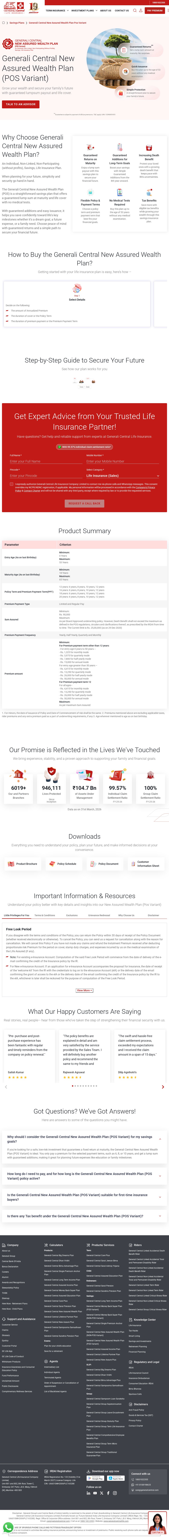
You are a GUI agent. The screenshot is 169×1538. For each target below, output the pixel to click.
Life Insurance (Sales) (102, 476)
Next (163, 1087)
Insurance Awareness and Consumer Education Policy (18, 1369)
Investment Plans (82, 10)
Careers (5, 1272)
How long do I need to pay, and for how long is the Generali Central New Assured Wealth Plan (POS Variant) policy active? (79, 1176)
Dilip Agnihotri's (127, 1072)
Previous (6, 1087)
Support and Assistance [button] (21, 1319)
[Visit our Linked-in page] (88, 1493)
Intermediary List (51, 1367)
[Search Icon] (135, 10)
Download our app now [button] (105, 1471)
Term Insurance (55, 10)
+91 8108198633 (143, 1485)
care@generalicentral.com (147, 1490)
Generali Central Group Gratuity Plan (102, 1421)
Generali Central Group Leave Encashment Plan (105, 1414)
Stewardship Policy (10, 1288)
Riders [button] (138, 1245)
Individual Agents (52, 1372)
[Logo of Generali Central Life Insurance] (14, 8)
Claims (5, 1330)
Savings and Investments (140, 1341)
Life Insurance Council (138, 1373)
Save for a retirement (53, 1351)
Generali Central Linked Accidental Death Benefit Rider (147, 1252)
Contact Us (122, 10)
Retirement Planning (138, 1346)
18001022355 (158, 2)
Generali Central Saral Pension (100, 1286)
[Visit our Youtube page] (95, 1493)
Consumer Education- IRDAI (141, 1383)
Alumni (5, 1277)
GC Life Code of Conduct (13, 1356)
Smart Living (134, 1336)
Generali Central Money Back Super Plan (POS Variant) (104, 1308)
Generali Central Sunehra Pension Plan (61, 1336)
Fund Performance (10, 1375)
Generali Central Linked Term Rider (144, 1285)
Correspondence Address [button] (23, 1471)
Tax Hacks (133, 1331)
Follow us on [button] (93, 1487)
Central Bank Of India (11, 1261)
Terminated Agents (52, 1377)
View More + (84, 990)
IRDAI (131, 1368)
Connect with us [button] (140, 1473)
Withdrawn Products (11, 1362)
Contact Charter (32, 490)
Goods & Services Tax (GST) (141, 1415)
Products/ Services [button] (103, 1245)
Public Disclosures (10, 1386)
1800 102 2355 (87, 1521)
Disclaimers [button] (141, 1404)
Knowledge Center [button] (145, 1319)
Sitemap (5, 1298)
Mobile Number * (94, 455)
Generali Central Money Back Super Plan (62, 1290)
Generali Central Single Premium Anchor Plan (62, 1273)
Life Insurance (135, 1325)
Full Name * (16, 455)
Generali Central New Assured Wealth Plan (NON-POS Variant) (105, 1334)
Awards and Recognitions (13, 1282)
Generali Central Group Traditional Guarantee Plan (101, 1454)
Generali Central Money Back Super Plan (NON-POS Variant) (104, 1316)
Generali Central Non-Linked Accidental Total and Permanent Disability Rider (146, 1278)
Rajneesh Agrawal (74, 1072)
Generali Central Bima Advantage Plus (61, 1266)
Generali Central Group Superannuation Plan (103, 1406)
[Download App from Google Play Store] (95, 1478)
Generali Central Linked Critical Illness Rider (148, 1296)
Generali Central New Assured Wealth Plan (63, 1311)
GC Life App (7, 1351)
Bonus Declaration (10, 1266)
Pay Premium (154, 10)
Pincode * (15, 469)
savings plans (19, 22)
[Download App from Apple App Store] (116, 1478)
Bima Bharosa (135, 1389)
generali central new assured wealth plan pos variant (57, 22)
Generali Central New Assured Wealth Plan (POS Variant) (105, 1342)
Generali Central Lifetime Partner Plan (61, 1317)
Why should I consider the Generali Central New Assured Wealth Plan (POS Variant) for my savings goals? (79, 1139)
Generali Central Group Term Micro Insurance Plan (101, 1445)
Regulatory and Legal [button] (146, 1362)
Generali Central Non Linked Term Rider (146, 1290)
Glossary (6, 1335)
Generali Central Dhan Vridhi (56, 1261)
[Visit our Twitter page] (102, 1493)
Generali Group (8, 1256)
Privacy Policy (135, 1420)
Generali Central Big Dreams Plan (59, 1255)
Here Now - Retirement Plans (14, 1303)
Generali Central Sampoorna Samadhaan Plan (62, 1329)
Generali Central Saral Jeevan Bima (102, 1261)
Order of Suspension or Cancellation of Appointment (61, 1384)
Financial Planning (137, 1352)
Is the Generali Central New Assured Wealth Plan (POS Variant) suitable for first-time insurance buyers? (77, 1197)
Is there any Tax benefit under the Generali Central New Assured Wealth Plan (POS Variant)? (75, 1216)
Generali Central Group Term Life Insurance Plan (105, 1428)
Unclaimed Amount (10, 1381)
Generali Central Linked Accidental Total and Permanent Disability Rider (146, 1261)
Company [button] (12, 1245)
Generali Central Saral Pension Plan (60, 1306)
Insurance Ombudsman (139, 1378)
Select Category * (95, 469)
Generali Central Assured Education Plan (62, 1296)
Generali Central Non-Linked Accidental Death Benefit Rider (146, 1269)
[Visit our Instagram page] (115, 1493)
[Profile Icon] (141, 10)
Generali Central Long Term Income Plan (62, 1280)
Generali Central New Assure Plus (59, 1322)
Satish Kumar (16, 1072)
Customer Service (9, 1325)
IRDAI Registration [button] (61, 1471)
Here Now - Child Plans (12, 1309)
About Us (105, 10)
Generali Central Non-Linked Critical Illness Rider (147, 1302)
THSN (4, 1293)
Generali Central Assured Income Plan (61, 1285)
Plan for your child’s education (57, 1346)
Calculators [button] (56, 1245)
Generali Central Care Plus (56, 1301)
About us (6, 1251)
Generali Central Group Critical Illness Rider (148, 1309)
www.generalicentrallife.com (116, 1521)
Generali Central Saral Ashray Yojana (102, 1266)
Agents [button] (54, 1361)
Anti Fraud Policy (136, 1410)
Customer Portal (9, 1346)
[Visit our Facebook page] (108, 1493)
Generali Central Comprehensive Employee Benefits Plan (105, 1437)
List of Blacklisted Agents (55, 1391)
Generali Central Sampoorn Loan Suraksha (105, 1399)
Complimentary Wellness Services (17, 1391)
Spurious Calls (135, 1394)
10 (96, 1086)
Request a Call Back (84, 503)
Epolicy (5, 1340)
